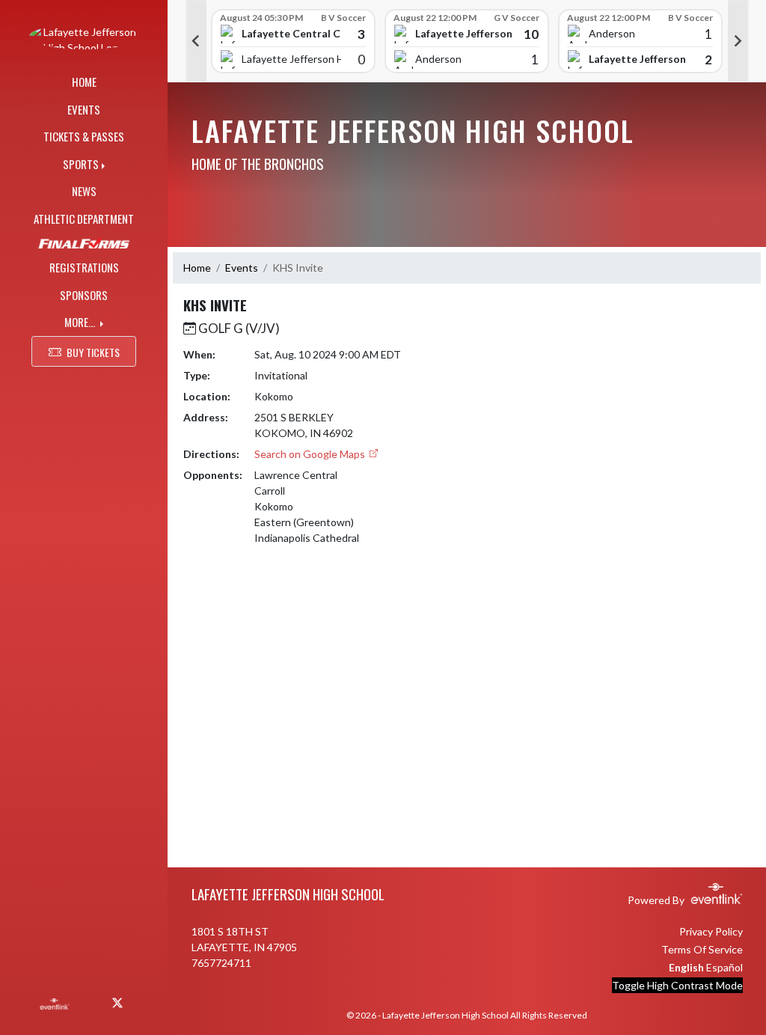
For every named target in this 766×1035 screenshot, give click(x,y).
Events (241, 267)
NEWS (84, 191)
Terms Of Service (702, 949)
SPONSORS (84, 295)
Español (724, 967)
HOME (84, 81)
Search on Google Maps (310, 454)
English (686, 967)
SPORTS (81, 164)
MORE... (80, 322)
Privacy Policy (711, 931)
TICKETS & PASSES (83, 136)
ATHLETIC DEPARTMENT (84, 218)
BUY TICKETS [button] (93, 352)
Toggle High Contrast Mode (677, 985)
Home (197, 267)
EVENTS (83, 109)
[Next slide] (738, 41)
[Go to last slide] (196, 41)
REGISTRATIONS (84, 267)
